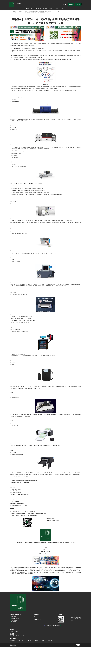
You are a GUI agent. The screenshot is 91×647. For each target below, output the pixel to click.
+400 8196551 (14, 620)
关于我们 (57, 8)
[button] (71, 4)
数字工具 (64, 8)
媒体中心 (51, 8)
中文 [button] (64, 4)
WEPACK (32, 8)
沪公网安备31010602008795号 (53, 625)
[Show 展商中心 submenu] (40, 8)
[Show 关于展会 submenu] (28, 8)
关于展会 (26, 8)
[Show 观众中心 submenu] (46, 8)
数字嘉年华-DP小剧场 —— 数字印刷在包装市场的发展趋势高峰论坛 (24, 515)
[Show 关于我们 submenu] (60, 8)
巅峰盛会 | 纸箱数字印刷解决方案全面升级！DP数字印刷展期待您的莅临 (52, 86)
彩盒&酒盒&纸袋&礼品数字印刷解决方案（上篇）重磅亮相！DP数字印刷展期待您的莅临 (28, 513)
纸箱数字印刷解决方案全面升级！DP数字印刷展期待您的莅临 (22, 511)
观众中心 (44, 8)
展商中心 (37, 8)
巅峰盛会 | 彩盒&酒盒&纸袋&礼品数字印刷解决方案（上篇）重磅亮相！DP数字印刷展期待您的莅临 (37, 88)
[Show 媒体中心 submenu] (53, 8)
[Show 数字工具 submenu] (66, 8)
